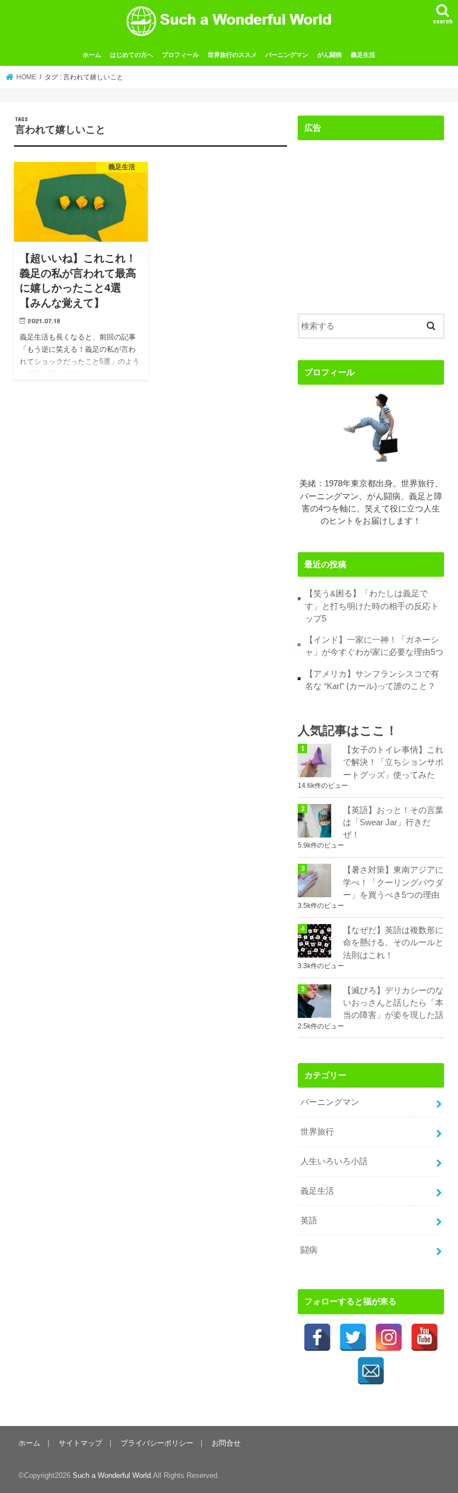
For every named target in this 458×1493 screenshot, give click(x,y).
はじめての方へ (131, 54)
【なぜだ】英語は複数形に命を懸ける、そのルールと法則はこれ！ (393, 942)
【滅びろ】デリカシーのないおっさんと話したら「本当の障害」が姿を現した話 (393, 1003)
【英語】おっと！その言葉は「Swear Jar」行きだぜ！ (393, 822)
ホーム (92, 54)
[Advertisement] (371, 218)
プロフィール (180, 54)
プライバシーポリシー (157, 1443)
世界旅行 (317, 1131)
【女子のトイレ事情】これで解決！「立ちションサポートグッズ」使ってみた (393, 762)
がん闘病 (329, 54)
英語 (308, 1220)
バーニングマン (286, 54)
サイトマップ (80, 1443)
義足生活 (363, 54)
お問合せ (226, 1443)
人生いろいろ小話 (334, 1161)
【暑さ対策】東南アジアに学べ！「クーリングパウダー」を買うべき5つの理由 (393, 882)
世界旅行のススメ (232, 54)
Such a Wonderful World (112, 1475)
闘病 (308, 1250)
